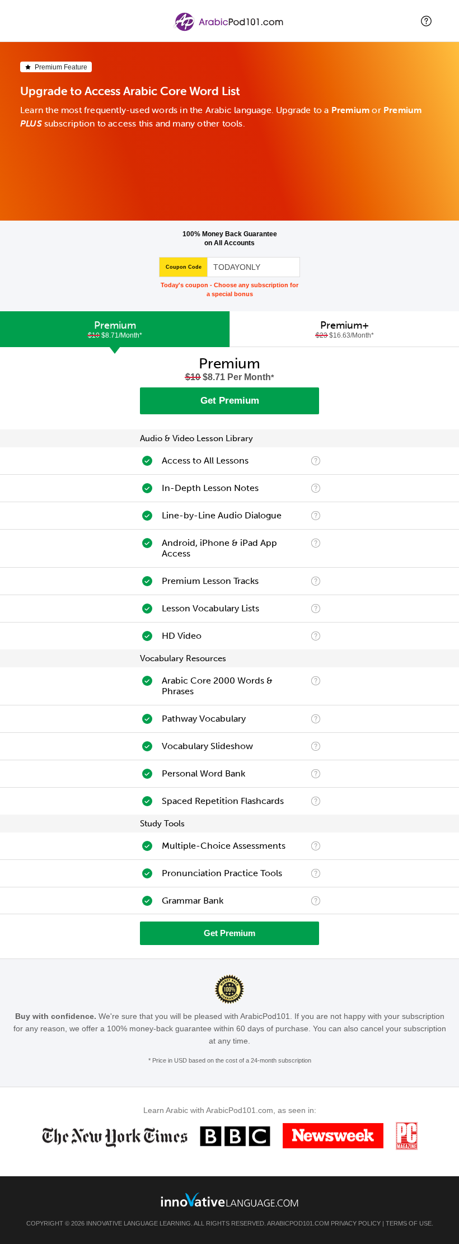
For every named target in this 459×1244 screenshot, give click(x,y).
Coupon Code (184, 267)
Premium (115, 329)
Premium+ (345, 329)
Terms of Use (409, 1223)
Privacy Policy (356, 1223)
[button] (426, 21)
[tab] (115, 329)
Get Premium (229, 400)
